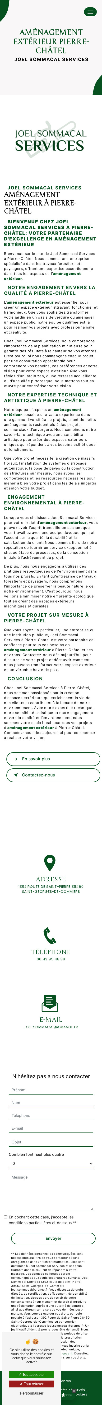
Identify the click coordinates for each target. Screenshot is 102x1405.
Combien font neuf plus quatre (36, 1154)
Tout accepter (33, 1374)
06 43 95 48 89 (51, 959)
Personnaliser (31, 1393)
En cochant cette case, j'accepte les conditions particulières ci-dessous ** (43, 1220)
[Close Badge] (74, 1391)
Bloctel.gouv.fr (61, 1353)
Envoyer (53, 1238)
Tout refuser (33, 1384)
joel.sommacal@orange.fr (51, 1026)
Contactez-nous (38, 774)
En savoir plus (36, 758)
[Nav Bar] (90, 12)
